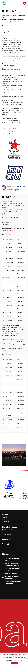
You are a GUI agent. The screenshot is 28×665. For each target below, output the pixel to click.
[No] (26, 659)
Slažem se (14, 662)
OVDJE (20, 660)
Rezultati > (10, 230)
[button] (3, 504)
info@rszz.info (7, 534)
